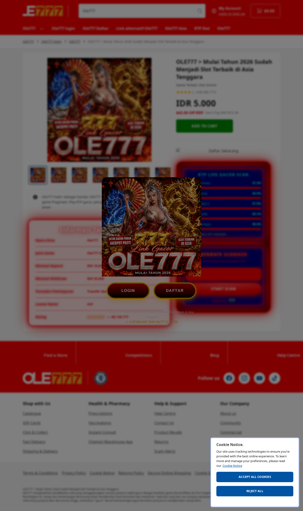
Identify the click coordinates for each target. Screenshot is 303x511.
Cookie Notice (232, 465)
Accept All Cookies (255, 477)
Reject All (254, 491)
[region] (254, 472)
